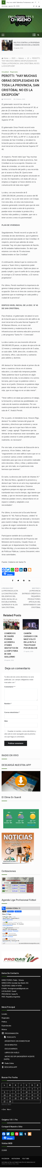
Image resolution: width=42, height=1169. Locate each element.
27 (4, 1101)
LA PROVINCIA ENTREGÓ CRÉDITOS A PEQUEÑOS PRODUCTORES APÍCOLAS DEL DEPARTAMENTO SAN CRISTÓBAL (31, 599)
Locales (4, 1014)
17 (26, 1095)
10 (26, 1092)
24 (26, 1098)
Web (6, 721)
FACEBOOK (5, 1158)
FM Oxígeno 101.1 (21, 17)
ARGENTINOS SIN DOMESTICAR (17, 1041)
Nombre (7, 703)
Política (4, 1022)
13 (4, 1095)
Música (4, 1029)
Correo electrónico (11, 712)
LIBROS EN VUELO (12, 1052)
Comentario (9, 687)
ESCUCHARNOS (11, 1049)
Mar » (9, 1109)
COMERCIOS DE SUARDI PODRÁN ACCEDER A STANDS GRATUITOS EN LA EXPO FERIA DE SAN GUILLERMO (11, 645)
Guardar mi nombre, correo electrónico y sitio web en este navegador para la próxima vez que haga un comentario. (20, 734)
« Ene (4, 1109)
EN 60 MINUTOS (11, 1045)
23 (21, 1098)
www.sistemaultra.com (10, 1164)
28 (10, 1101)
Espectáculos (6, 1026)
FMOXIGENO (7, 99)
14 (10, 1095)
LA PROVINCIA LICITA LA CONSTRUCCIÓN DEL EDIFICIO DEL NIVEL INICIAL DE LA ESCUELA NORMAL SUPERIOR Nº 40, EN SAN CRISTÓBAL (10, 599)
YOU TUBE (25, 1158)
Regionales (14, 72)
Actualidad (5, 72)
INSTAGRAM (16, 1158)
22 (15, 1098)
